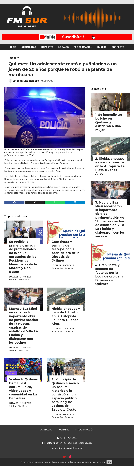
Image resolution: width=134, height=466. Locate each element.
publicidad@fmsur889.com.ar (67, 448)
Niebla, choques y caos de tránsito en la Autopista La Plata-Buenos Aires (66, 316)
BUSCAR (102, 47)
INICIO (13, 47)
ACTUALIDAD (28, 47)
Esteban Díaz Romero (26, 80)
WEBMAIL (63, 430)
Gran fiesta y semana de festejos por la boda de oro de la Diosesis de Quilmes (66, 251)
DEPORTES (47, 47)
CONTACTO (117, 47)
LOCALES (63, 47)
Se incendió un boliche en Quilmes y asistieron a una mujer (108, 122)
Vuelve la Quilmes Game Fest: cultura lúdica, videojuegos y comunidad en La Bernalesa (23, 389)
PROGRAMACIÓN (83, 47)
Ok (109, 462)
